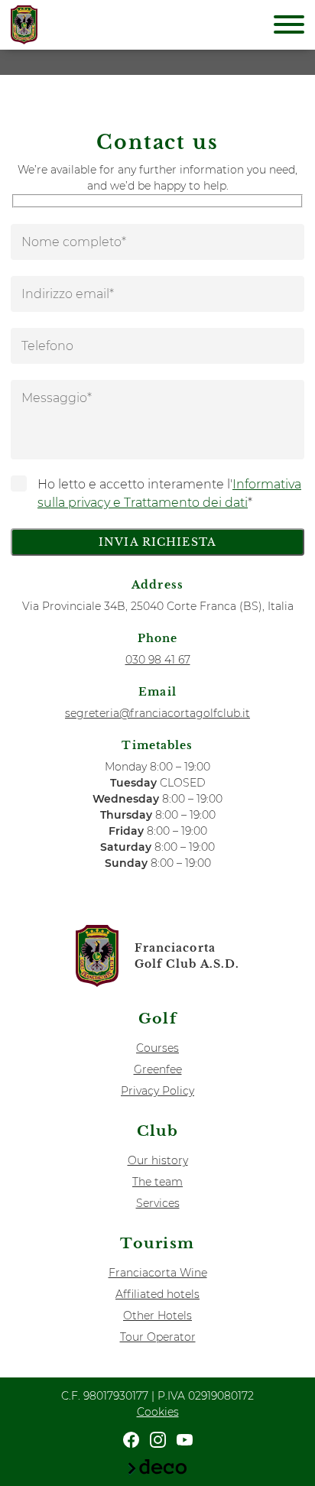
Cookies (158, 1412)
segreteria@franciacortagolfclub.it (157, 713)
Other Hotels (157, 1315)
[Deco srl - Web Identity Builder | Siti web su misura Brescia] (157, 1466)
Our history (158, 1160)
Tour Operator (158, 1337)
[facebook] (131, 1439)
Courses (157, 1048)
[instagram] (158, 1439)
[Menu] (289, 26)
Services (158, 1203)
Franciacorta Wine (158, 1273)
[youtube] (185, 1439)
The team (157, 1182)
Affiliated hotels (157, 1294)
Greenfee (158, 1069)
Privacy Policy (157, 1091)
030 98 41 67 (157, 660)
